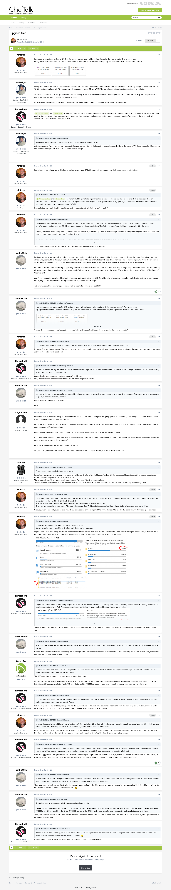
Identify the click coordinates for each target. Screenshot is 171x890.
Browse (14, 17)
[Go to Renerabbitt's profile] (21, 116)
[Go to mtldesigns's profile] (21, 89)
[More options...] (159, 54)
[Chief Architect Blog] (159, 3)
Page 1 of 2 (33, 48)
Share (139, 40)
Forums (12, 23)
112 (24, 478)
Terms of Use (78, 887)
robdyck (21, 462)
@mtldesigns (58, 113)
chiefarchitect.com (132, 3)
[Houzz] (156, 3)
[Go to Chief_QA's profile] (21, 668)
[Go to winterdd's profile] (13, 40)
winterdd (23, 39)
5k (19, 478)
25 (25, 268)
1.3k (19, 98)
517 (19, 428)
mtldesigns (21, 82)
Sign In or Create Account (150, 10)
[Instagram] (149, 3)
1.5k (20, 70)
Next (20, 48)
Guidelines (31, 23)
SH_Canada (21, 412)
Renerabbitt (21, 109)
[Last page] (24, 48)
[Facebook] (141, 3)
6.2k (19, 268)
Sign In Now (85, 868)
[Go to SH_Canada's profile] (21, 420)
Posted (43, 55)
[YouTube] (145, 3)
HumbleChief (21, 252)
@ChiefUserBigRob (41, 113)
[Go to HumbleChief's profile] (21, 260)
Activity (23, 17)
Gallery (21, 23)
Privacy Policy (91, 887)
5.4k (19, 124)
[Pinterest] (152, 3)
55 (25, 124)
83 (20, 679)
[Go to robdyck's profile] (21, 470)
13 (25, 98)
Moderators (43, 23)
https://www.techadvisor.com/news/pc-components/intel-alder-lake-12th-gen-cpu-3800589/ (68, 286)
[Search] (159, 17)
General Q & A (38, 42)
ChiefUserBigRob (63, 303)
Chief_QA (21, 661)
